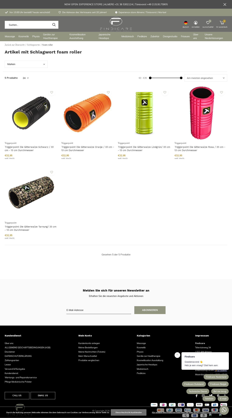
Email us (43, 395)
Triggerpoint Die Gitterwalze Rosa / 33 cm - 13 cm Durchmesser (200, 149)
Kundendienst (11, 373)
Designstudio (170, 36)
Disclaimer (10, 351)
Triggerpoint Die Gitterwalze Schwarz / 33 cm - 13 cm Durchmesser (29, 149)
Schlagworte (33, 45)
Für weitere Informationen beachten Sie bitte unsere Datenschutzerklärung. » (187, 412)
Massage (10, 36)
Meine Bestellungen (88, 347)
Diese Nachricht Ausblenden (129, 412)
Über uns (195, 36)
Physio (36, 36)
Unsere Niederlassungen (214, 36)
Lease (8, 364)
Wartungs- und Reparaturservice (21, 377)
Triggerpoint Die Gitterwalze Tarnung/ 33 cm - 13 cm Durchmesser (30, 228)
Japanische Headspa (104, 36)
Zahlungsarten (12, 360)
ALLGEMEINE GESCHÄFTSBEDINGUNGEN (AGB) (28, 347)
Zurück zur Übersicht (14, 45)
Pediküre (142, 36)
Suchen (54, 25)
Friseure (185, 36)
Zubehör (154, 36)
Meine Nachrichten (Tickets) (91, 351)
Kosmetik (23, 36)
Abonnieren (150, 310)
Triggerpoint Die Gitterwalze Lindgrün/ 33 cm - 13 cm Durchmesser (144, 149)
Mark (11, 64)
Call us (16, 395)
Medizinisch (127, 36)
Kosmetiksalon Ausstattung (77, 36)
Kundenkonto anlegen (89, 343)
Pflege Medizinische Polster (18, 381)
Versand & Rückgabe (15, 369)
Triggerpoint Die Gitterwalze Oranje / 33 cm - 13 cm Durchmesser (87, 149)
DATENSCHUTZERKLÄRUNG (18, 356)
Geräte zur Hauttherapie (50, 36)
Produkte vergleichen (88, 360)
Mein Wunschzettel (87, 356)
